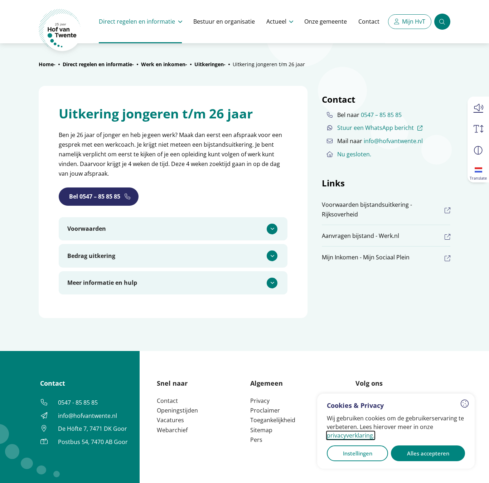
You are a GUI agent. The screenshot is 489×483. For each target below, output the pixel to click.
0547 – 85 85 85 (381, 115)
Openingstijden (177, 410)
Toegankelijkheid (272, 420)
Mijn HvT (413, 21)
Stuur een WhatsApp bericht (381, 127)
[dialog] (396, 431)
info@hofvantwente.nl (393, 141)
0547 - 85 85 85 (78, 402)
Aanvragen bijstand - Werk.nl (360, 236)
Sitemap (261, 430)
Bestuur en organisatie (224, 21)
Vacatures (170, 420)
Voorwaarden (86, 229)
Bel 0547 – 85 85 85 (94, 196)
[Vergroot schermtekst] (478, 129)
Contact (368, 21)
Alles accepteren (428, 453)
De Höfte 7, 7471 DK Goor (92, 429)
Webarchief (172, 430)
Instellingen (357, 453)
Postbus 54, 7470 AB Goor (93, 442)
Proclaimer (265, 410)
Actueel (276, 21)
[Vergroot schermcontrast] (478, 150)
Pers (256, 440)
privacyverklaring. (350, 435)
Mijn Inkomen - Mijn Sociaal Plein (366, 257)
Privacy (260, 401)
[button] (478, 107)
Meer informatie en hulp (102, 283)
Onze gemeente (325, 21)
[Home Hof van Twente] (60, 30)
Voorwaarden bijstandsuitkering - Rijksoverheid (367, 209)
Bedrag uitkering (91, 256)
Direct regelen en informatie (137, 21)
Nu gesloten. (354, 154)
